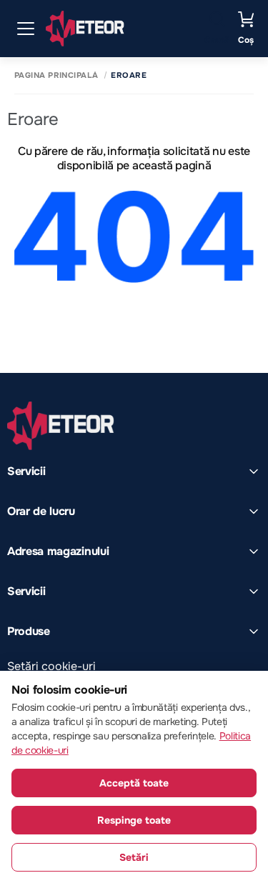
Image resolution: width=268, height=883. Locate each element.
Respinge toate (134, 820)
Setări (134, 857)
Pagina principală (56, 75)
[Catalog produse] (25, 28)
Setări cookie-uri (51, 666)
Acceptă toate (134, 783)
